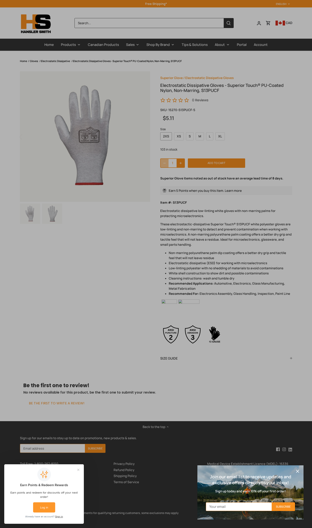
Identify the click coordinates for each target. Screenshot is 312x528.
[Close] (297, 471)
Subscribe (283, 506)
